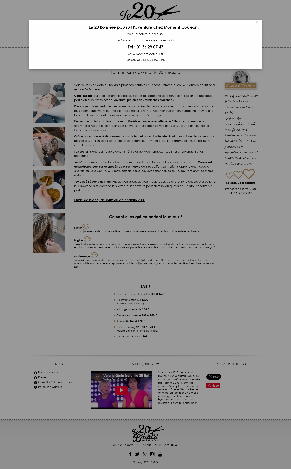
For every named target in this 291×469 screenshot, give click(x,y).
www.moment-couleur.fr (145, 54)
